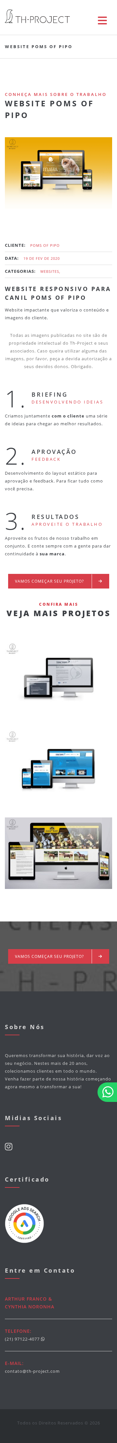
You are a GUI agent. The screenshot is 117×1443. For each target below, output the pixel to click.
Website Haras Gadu (58, 857)
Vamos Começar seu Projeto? (50, 581)
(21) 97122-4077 (22, 1339)
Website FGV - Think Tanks (58, 769)
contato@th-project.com (32, 1371)
